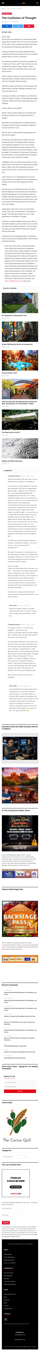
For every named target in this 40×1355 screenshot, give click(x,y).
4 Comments (15, 21)
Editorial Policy (8, 1308)
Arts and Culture (8, 1273)
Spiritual (6, 1278)
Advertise (6, 1300)
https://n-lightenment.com (13, 281)
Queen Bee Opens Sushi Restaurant (15, 1058)
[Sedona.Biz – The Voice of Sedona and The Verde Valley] (20, 3)
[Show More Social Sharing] (36, 26)
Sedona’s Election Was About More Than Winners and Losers (20, 993)
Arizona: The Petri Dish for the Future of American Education (19, 1023)
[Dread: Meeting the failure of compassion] (20, 331)
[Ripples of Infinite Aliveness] (20, 448)
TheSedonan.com (20, 1334)
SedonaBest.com (20, 1339)
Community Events (9, 1281)
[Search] (37, 3)
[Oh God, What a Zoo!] (20, 360)
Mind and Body (7, 13)
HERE (3, 949)
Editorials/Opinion (9, 1260)
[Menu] (3, 3)
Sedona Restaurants (10, 1284)
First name (5, 1215)
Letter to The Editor (10, 1263)
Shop (5, 1297)
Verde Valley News (9, 1257)
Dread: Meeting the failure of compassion (17, 344)
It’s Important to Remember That (14, 315)
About (5, 1303)
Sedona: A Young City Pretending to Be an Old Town (19, 1016)
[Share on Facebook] (7, 26)
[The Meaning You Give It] (20, 420)
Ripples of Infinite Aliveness (12, 461)
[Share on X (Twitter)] (18, 26)
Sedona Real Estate (10, 1294)
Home (3, 8)
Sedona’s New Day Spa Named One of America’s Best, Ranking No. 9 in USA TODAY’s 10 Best (19, 403)
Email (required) (7, 1208)
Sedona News (8, 1254)
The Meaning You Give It (11, 432)
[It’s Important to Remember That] (20, 303)
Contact (6, 1305)
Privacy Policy (18, 1346)
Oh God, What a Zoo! (9, 373)
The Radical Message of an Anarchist (15, 1046)
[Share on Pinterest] (29, 26)
